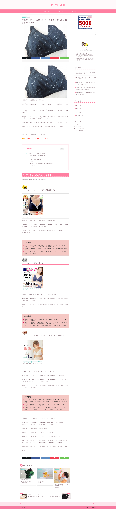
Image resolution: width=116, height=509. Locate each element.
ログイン (77, 124)
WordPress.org (79, 130)
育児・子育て (24, 17)
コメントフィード (79, 128)
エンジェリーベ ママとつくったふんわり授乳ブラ (41, 163)
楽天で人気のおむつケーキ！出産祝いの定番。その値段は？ (85, 93)
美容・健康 (85, 108)
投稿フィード (78, 126)
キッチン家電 (85, 105)
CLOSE (62, 148)
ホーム (39, 11)
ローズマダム (35, 159)
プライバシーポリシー (63, 11)
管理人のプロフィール (49, 11)
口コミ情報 (33, 157)
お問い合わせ (75, 11)
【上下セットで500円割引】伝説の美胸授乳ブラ (32, 215)
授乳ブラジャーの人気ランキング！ (37, 153)
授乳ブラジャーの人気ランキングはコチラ (38, 138)
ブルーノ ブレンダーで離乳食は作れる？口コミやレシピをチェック (85, 83)
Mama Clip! (58, 4)
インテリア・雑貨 (85, 115)
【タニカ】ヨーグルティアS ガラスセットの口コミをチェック (85, 73)
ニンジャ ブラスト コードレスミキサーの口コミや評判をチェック (86, 78)
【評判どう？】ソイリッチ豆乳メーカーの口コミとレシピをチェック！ (85, 88)
